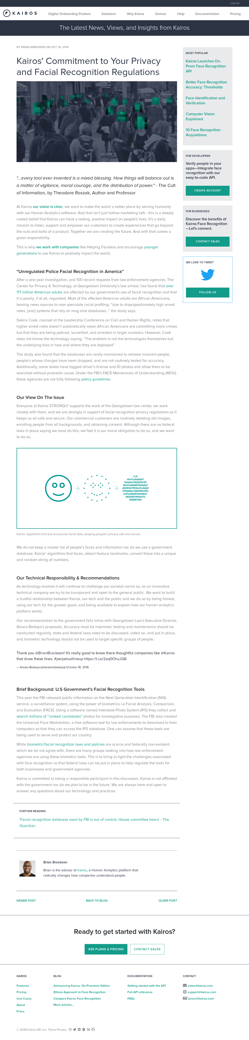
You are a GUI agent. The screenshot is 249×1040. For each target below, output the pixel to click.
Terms (52, 1029)
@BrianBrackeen (49, 653)
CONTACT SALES (208, 241)
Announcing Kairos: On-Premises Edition (81, 985)
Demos (160, 14)
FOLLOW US (207, 292)
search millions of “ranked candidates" (49, 716)
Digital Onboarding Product (69, 14)
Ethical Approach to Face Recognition (79, 992)
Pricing (235, 14)
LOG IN (234, 3)
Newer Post (26, 900)
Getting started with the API (146, 985)
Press (21, 1011)
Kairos (82, 870)
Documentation (207, 14)
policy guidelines (95, 379)
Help (180, 14)
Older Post (168, 900)
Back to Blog (97, 900)
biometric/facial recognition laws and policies (66, 744)
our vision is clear (48, 207)
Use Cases (24, 998)
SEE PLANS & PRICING (106, 949)
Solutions (109, 14)
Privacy (62, 1029)
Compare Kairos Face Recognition (77, 998)
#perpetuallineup (68, 659)
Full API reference (140, 992)
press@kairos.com (201, 998)
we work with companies (57, 247)
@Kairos (168, 653)
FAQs (131, 998)
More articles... (63, 1004)
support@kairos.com (202, 992)
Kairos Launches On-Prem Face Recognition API (206, 66)
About (21, 1005)
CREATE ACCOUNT (207, 190)
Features (23, 985)
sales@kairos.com (200, 985)
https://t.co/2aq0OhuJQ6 (105, 659)
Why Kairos (135, 14)
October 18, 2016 (77, 667)
